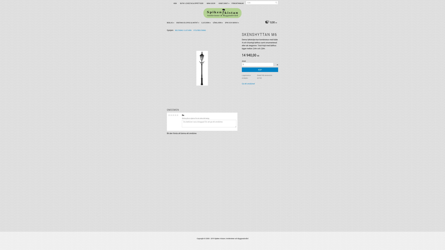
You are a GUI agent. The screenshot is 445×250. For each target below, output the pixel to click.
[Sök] (276, 2)
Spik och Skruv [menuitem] (231, 23)
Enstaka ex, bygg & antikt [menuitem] (187, 23)
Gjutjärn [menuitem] (205, 23)
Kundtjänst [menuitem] (223, 3)
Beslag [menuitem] (170, 23)
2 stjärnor (171, 115)
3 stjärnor (173, 115)
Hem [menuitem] (175, 3)
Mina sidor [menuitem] (211, 3)
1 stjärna (169, 115)
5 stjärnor (177, 115)
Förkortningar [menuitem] (238, 3)
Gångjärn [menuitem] (217, 23)
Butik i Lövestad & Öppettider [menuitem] (191, 3)
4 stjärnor (175, 115)
